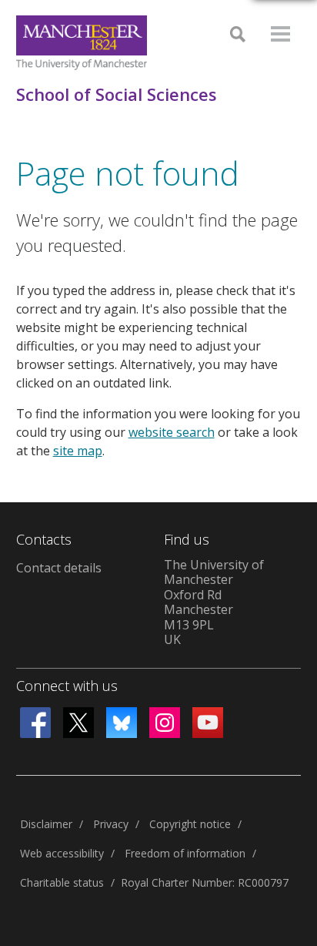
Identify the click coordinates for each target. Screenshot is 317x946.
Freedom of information (185, 853)
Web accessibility (62, 853)
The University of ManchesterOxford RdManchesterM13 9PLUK (214, 602)
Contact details (59, 567)
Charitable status (62, 882)
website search (171, 432)
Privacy (110, 824)
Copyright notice (190, 824)
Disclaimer (46, 824)
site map (77, 450)
